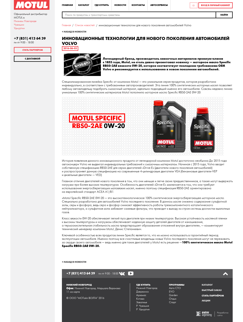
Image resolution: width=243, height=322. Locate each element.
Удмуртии (19, 28)
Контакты (138, 5)
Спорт (172, 302)
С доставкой (32, 59)
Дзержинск (142, 291)
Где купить (102, 5)
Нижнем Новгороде (25, 21)
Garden (173, 295)
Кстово (140, 298)
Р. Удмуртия (142, 309)
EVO (171, 291)
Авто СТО (175, 288)
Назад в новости (75, 31)
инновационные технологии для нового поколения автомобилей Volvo (145, 25)
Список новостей (85, 25)
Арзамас (141, 295)
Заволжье (141, 302)
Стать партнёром (213, 295)
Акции (206, 300)
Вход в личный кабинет (215, 5)
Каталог (83, 5)
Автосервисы (159, 5)
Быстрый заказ (212, 290)
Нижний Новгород (146, 288)
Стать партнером (32, 50)
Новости (120, 5)
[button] (224, 15)
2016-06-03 (70, 48)
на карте (75, 291)
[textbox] (139, 15)
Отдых (172, 298)
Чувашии (19, 24)
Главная (67, 5)
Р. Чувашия (142, 305)
